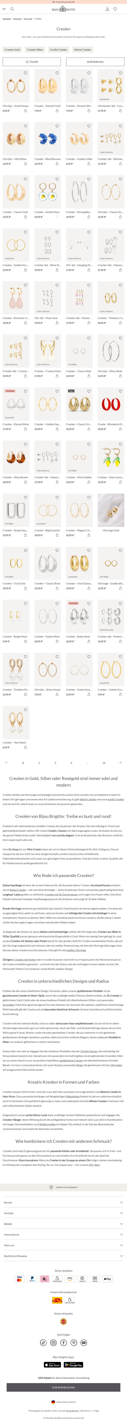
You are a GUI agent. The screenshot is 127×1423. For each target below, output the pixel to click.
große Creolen (116, 799)
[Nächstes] (120, 762)
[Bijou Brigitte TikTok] (43, 1342)
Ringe (79, 1065)
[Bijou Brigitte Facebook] (63, 1342)
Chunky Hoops (88, 1051)
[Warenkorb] (123, 9)
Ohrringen (116, 1065)
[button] (107, 9)
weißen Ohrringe (76, 950)
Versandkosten (72, 1410)
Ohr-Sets (94, 1164)
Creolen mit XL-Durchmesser (61, 894)
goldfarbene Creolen (71, 1060)
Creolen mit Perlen (25, 959)
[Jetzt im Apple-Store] (52, 1364)
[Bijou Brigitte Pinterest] (73, 1342)
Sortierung (95, 61)
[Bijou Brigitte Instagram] (53, 1342)
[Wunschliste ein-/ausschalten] (25, 73)
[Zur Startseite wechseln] (63, 8)
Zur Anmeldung (63, 1387)
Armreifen (8, 1004)
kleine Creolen (88, 799)
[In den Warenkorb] (25, 111)
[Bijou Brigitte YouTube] (83, 1342)
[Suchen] (12, 9)
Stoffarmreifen (47, 1124)
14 (103, 762)
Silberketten (73, 1096)
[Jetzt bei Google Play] (73, 1364)
